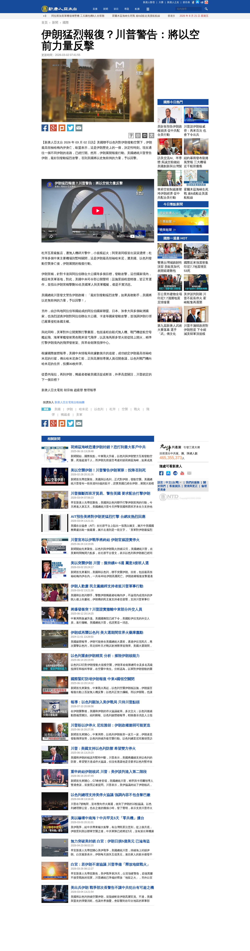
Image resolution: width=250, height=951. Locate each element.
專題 (126, 9)
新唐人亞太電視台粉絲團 (70, 402)
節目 (116, 9)
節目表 (186, 2)
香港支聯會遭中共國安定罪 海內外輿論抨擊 (167, 15)
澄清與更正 (191, 486)
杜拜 (113, 409)
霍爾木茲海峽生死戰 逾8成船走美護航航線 (111, 15)
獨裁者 (65, 414)
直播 (95, 9)
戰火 (137, 409)
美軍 (79, 414)
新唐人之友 (173, 2)
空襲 (125, 409)
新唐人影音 (149, 2)
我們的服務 (192, 482)
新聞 (105, 9)
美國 (57, 409)
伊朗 (70, 409)
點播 (137, 9)
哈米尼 (83, 409)
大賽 (161, 2)
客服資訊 (174, 486)
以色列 (98, 409)
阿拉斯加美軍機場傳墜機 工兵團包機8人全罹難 (53, 15)
